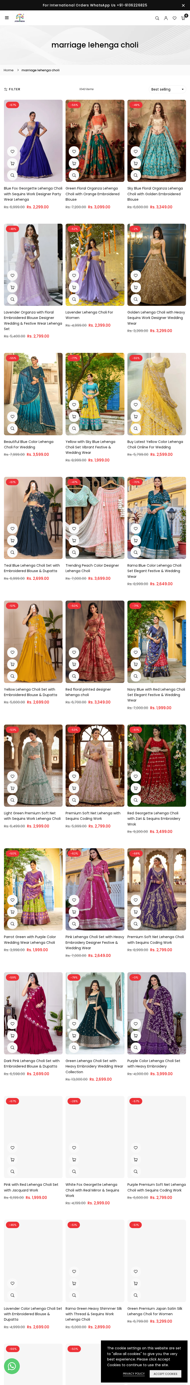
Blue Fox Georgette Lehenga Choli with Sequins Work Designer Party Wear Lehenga (33, 194)
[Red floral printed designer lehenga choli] (95, 642)
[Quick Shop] (74, 788)
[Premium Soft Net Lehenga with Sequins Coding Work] (95, 766)
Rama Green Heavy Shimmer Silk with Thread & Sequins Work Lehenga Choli (94, 1314)
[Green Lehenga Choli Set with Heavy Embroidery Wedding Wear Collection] (95, 1013)
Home (9, 70)
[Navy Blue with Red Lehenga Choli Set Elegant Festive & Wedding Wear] (156, 642)
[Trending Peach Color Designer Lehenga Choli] (95, 518)
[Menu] (6, 18)
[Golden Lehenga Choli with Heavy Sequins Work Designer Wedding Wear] (156, 265)
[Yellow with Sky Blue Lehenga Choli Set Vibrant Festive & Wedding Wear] (95, 394)
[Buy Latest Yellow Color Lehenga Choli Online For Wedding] (156, 394)
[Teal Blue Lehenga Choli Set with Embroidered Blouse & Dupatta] (33, 518)
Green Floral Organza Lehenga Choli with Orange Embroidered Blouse (92, 194)
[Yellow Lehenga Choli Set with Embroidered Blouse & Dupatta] (33, 642)
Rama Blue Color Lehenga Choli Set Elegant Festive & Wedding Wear (154, 571)
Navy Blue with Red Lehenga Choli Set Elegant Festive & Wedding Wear (156, 695)
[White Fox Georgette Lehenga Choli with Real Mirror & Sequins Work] (95, 1137)
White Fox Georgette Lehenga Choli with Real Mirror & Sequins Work (92, 1190)
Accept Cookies (165, 1374)
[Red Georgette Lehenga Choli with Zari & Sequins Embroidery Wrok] (156, 766)
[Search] (157, 18)
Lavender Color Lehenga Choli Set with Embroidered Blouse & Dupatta (33, 1314)
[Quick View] (12, 175)
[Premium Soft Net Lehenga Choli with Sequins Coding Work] (156, 889)
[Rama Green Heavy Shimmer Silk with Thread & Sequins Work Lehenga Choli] (95, 1261)
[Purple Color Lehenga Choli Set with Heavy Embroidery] (156, 1013)
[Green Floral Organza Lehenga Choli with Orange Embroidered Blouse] (95, 141)
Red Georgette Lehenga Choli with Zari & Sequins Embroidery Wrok (153, 819)
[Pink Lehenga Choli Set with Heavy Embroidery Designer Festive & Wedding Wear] (95, 889)
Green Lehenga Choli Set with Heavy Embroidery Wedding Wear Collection (94, 1066)
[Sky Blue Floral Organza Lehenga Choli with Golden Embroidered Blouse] (156, 141)
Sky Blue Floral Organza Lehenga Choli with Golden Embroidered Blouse (155, 194)
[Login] (166, 18)
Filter (14, 89)
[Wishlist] (174, 18)
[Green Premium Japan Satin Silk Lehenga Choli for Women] (156, 1261)
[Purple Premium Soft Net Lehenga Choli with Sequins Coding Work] (156, 1137)
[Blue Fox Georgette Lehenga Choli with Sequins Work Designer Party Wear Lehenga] (33, 141)
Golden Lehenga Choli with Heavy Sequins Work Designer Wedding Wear (156, 318)
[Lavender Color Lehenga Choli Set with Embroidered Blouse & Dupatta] (33, 1261)
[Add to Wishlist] (12, 151)
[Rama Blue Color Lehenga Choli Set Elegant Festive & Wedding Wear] (156, 518)
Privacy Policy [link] (134, 1374)
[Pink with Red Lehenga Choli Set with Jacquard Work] (33, 1137)
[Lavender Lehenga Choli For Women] (95, 265)
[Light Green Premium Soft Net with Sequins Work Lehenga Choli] (33, 766)
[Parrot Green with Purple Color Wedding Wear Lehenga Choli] (33, 889)
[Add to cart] (12, 163)
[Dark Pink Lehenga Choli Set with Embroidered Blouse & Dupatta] (33, 1013)
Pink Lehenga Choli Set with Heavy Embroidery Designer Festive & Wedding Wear (95, 942)
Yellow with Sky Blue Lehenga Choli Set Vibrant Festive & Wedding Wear (90, 447)
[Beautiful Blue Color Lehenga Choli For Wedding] (33, 394)
